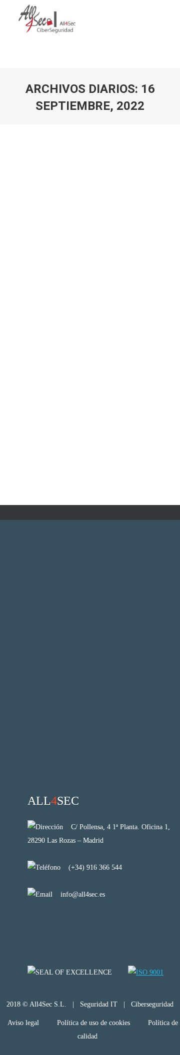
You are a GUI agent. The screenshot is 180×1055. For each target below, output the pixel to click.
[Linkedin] (34, 926)
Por (46, 328)
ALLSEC (53, 800)
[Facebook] (60, 926)
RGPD (108, 316)
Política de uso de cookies (93, 1023)
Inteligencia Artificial (68, 316)
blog (29, 316)
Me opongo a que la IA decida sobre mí (90, 290)
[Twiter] (86, 926)
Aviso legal (24, 1023)
